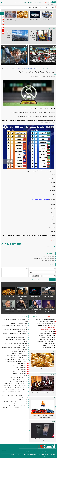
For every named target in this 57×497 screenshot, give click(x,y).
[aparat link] (3, 28)
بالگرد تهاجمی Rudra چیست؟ (21, 375)
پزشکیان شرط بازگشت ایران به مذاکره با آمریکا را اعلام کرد (15, 402)
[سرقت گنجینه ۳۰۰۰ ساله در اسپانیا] (8, 291)
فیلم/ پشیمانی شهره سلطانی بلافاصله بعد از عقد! (17, 377)
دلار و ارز (27, 2)
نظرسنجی (19, 451)
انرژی (10, 2)
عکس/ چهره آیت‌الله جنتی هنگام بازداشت (19, 323)
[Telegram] (10, 244)
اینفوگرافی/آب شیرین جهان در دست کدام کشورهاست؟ (16, 355)
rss (15, 451)
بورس (13, 2)
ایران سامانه (46, 457)
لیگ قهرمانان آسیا (48, 246)
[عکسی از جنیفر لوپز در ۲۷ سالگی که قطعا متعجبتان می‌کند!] (8, 304)
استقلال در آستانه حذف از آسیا (48, 260)
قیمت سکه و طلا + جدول (23, 19)
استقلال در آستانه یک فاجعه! (48, 256)
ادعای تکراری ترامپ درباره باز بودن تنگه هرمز (46, 341)
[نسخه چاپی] (24, 68)
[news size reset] (34, 68)
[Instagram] (13, 244)
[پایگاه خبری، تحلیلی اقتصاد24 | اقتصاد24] (47, 3)
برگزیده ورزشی (45, 69)
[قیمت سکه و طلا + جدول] (23, 14)
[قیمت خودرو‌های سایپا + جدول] (47, 14)
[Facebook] (8, 244)
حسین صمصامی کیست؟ (50, 343)
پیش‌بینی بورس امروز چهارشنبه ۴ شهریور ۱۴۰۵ (43, 392)
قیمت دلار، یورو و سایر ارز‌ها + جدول (11, 19)
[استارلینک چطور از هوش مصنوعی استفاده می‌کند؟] (48, 291)
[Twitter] (5, 244)
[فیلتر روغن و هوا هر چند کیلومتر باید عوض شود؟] (22, 291)
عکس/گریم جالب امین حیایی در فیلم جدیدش (18, 381)
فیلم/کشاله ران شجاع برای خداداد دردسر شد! (18, 379)
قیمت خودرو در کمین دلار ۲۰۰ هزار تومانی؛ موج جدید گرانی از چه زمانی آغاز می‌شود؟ (42, 416)
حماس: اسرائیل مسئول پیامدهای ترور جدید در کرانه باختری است (14, 385)
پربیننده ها (35, 317)
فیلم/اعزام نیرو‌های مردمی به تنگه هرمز (47, 63)
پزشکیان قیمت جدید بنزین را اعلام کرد (47, 339)
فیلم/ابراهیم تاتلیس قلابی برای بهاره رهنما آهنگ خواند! (16, 383)
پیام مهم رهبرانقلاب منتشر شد (49, 347)
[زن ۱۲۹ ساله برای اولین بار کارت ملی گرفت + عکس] (14, 56)
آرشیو (34, 451)
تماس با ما (50, 451)
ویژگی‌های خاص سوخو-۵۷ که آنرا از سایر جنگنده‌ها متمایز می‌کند (42, 440)
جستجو (37, 451)
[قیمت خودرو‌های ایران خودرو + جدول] (35, 14)
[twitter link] (3, 25)
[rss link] (3, 33)
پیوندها (41, 451)
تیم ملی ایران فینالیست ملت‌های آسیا (40, 199)
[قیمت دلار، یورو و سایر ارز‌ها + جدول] (10, 14)
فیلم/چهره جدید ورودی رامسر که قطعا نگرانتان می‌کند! (16, 337)
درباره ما (54, 451)
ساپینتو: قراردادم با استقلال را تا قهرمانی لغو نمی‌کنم (44, 258)
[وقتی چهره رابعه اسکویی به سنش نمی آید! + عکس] (22, 304)
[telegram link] (3, 16)
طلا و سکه (23, 2)
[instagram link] (3, 19)
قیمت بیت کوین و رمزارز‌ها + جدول (20, 371)
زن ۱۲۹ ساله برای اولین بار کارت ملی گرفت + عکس (16, 63)
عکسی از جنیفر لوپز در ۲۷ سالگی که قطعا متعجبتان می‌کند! (9, 311)
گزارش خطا (15, 244)
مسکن (16, 2)
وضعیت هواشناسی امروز (50, 327)
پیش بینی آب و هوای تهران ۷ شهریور (47, 329)
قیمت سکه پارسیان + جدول (21, 367)
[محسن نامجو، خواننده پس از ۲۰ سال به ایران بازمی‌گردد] (48, 304)
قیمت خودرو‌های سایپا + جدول (47, 19)
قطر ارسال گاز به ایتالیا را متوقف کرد (48, 345)
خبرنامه (45, 451)
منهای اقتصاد (53, 69)
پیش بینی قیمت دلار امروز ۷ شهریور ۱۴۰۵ (47, 335)
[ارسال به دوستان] (26, 68)
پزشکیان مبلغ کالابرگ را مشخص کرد (48, 337)
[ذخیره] (28, 68)
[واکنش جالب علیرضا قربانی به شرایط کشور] (35, 291)
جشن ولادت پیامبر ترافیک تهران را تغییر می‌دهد (45, 319)
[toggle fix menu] (2, 13)
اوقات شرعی (25, 451)
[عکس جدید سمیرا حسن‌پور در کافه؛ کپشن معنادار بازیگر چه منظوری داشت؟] (35, 304)
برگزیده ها (50, 317)
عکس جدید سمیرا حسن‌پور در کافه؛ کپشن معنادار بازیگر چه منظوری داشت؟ (35, 311)
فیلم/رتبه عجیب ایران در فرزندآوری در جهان (18, 357)
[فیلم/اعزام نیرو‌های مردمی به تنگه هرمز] (43, 56)
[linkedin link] (3, 30)
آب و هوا (29, 451)
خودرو (19, 2)
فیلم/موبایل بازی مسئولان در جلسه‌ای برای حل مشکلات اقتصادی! (14, 347)
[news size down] (31, 68)
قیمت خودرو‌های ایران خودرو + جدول (35, 19)
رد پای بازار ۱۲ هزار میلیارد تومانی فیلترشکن (46, 325)
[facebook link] (3, 22)
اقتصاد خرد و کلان (32, 2)
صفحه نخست (39, 2)
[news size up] (36, 68)
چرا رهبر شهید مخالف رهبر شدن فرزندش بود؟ (46, 323)
